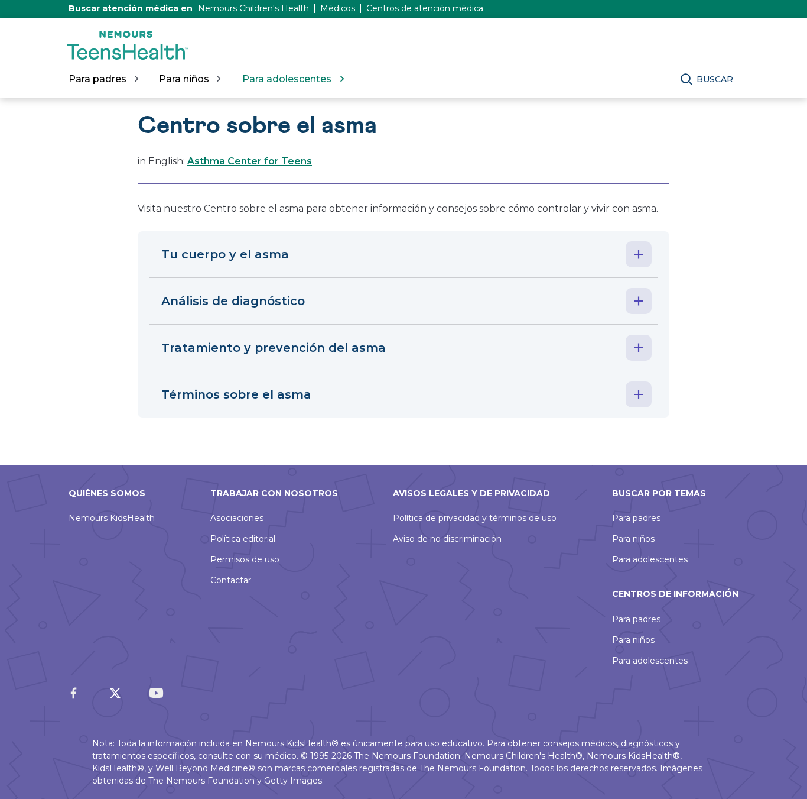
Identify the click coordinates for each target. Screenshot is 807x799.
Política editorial (242, 538)
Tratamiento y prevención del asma (273, 348)
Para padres (636, 518)
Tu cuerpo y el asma (225, 254)
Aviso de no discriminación (447, 538)
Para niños (633, 538)
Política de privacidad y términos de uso (475, 518)
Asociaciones (236, 518)
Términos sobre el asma (236, 394)
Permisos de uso (244, 559)
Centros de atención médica (424, 8)
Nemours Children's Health (253, 8)
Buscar (715, 79)
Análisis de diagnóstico (233, 301)
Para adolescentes (650, 559)
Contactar (230, 580)
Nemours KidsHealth (112, 518)
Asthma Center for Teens (249, 161)
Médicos (337, 8)
